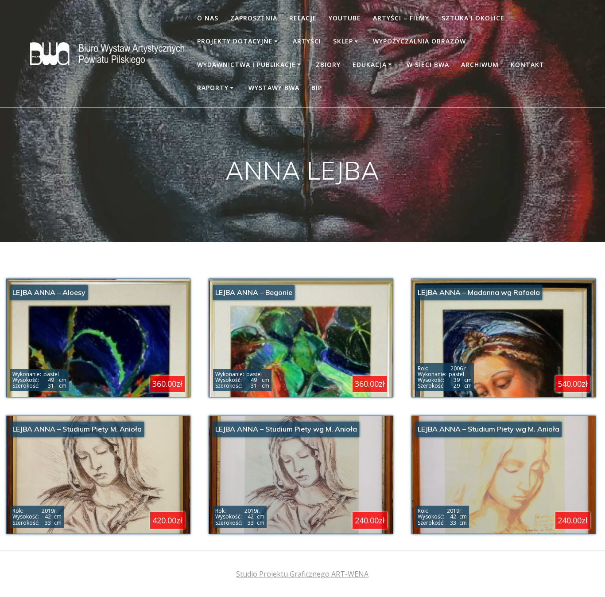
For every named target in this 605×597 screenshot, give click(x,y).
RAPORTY (213, 87)
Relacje (303, 18)
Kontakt (527, 64)
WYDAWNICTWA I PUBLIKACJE (246, 64)
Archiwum (480, 64)
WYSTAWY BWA (273, 87)
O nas (207, 18)
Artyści (307, 41)
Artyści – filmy (401, 18)
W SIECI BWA (428, 64)
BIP (316, 87)
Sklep (343, 41)
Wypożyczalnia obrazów (419, 41)
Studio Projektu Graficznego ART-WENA (302, 574)
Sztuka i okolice (473, 18)
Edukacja (370, 64)
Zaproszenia (253, 18)
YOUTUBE (345, 18)
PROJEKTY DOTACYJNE (235, 41)
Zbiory (328, 64)
